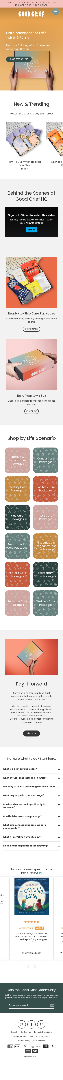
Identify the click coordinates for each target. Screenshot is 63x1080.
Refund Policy (24, 1040)
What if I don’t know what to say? (22, 837)
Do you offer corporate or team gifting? (25, 845)
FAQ (31, 1036)
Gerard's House (18, 718)
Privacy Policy (39, 1040)
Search (14, 1032)
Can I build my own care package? (22, 816)
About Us (31, 733)
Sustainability (19, 1036)
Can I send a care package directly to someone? (24, 806)
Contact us (25, 1032)
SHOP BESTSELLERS (19, 59)
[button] (29, 966)
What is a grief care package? (20, 769)
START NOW (31, 411)
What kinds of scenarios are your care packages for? (24, 827)
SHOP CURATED (31, 329)
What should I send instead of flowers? (24, 777)
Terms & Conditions (43, 1032)
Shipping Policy (43, 1036)
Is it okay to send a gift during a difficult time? (29, 786)
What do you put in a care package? (23, 795)
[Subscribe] (52, 1005)
